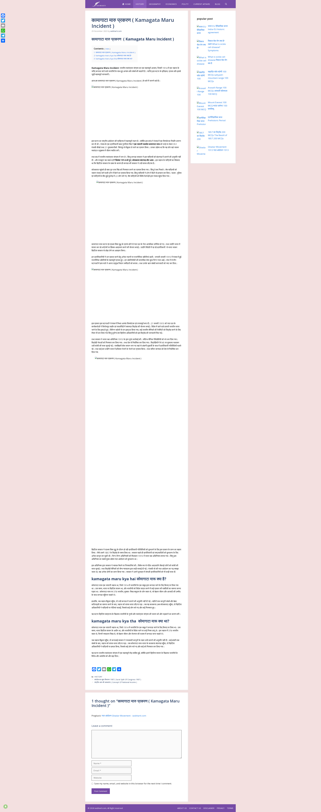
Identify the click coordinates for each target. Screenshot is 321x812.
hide (107, 49)
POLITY (185, 4)
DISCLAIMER (208, 808)
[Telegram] (3, 35)
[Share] (3, 40)
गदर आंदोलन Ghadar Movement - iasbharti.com (124, 715)
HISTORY (140, 4)
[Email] (3, 25)
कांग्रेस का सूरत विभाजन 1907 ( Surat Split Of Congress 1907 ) (117, 679)
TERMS (230, 808)
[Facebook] (3, 15)
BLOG (217, 4)
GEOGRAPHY (155, 4)
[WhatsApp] (3, 30)
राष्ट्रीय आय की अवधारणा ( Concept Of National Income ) (115, 682)
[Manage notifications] (6, 806)
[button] (226, 4)
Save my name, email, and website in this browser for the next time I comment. (133, 783)
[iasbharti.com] (99, 4)
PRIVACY (220, 808)
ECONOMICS (171, 4)
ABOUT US (182, 808)
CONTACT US (195, 808)
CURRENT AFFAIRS (201, 4)
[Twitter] (3, 20)
